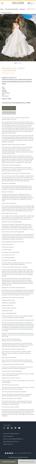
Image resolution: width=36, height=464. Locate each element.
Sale (2, 15)
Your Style (7, 444)
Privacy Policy (18, 459)
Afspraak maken (9, 461)
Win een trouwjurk (9, 112)
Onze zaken (7, 436)
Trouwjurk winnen (27, 461)
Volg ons (7, 425)
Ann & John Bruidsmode (12, 439)
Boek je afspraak (9, 108)
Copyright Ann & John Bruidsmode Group (18, 457)
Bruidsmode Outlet (11, 441)
